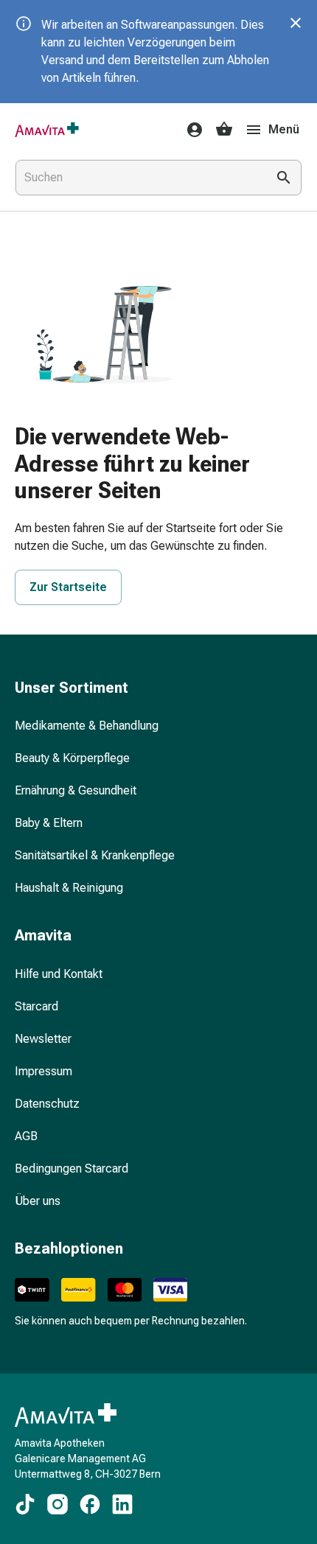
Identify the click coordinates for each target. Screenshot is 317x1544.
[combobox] (137, 177)
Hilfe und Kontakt (58, 974)
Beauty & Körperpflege (72, 758)
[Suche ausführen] (284, 177)
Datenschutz (47, 1104)
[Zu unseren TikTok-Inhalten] (25, 1504)
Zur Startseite (68, 587)
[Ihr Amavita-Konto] (190, 129)
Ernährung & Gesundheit (75, 790)
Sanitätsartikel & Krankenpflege (95, 855)
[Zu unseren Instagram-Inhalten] (57, 1504)
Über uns (37, 1201)
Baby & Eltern (49, 823)
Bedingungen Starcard (71, 1169)
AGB (26, 1136)
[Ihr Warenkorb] (224, 129)
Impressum (43, 1071)
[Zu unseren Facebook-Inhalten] (90, 1504)
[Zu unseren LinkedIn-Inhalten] (122, 1504)
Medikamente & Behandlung (86, 726)
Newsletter (43, 1039)
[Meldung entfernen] (295, 22)
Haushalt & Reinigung (69, 888)
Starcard (36, 1006)
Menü (283, 129)
